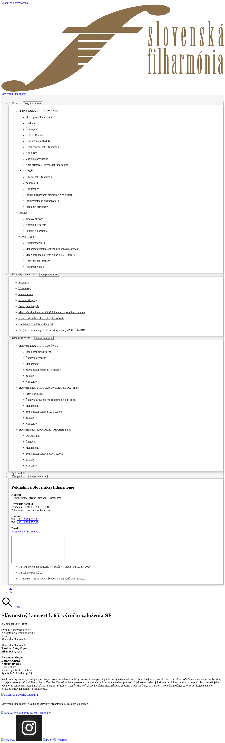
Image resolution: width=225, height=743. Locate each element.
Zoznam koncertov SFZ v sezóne (43, 411)
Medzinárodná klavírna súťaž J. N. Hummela (50, 254)
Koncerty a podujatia (24, 274)
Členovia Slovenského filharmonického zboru (50, 399)
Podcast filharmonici (36, 230)
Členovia (30, 441)
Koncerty (23, 282)
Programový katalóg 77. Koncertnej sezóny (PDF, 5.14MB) (51, 330)
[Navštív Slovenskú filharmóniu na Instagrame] (29, 739)
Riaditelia (30, 123)
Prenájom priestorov (36, 206)
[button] (11, 606)
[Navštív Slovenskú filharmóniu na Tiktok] (48, 739)
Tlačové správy (34, 218)
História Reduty (34, 135)
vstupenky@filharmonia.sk (26, 531)
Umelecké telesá (21, 337)
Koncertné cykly (27, 300)
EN (10, 592)
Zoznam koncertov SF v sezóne (43, 369)
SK (10, 588)
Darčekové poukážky (30, 572)
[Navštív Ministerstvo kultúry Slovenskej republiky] (26, 712)
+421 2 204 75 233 (27, 519)
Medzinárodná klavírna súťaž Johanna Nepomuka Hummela (51, 312)
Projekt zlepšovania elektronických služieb (49, 194)
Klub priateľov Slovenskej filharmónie (46, 164)
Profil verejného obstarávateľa (42, 200)
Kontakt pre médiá (35, 224)
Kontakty (26, 236)
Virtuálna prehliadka (36, 158)
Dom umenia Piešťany (37, 260)
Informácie (27, 170)
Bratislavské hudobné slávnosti (35, 324)
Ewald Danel (32, 435)
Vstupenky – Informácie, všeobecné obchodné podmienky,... (52, 578)
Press (22, 212)
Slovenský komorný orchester (44, 429)
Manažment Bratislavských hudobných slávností (52, 248)
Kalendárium (25, 294)
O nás (15, 103)
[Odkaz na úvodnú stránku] (112, 90)
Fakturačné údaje (34, 266)
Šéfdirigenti (31, 129)
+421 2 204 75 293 (27, 522)
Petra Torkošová (34, 393)
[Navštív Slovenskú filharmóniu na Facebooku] (8, 739)
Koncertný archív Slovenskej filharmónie (41, 318)
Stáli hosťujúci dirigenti (38, 351)
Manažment (31, 363)
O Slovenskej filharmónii (39, 176)
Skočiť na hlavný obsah (14, 2)
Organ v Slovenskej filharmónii (42, 146)
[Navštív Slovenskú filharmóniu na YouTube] (61, 739)
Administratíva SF (35, 242)
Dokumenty (32, 188)
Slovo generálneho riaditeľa (40, 117)
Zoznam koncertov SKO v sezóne (44, 453)
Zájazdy (29, 375)
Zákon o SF (32, 182)
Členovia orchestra (35, 357)
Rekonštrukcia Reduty (37, 140)
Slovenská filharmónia (13, 93)
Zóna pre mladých (28, 306)
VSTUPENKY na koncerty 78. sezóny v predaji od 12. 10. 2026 (54, 566)
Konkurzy (31, 152)
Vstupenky (24, 288)
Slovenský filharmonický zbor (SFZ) (48, 387)
